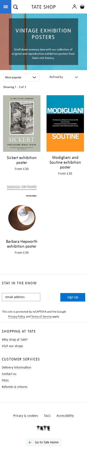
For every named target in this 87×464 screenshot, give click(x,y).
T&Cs (47, 416)
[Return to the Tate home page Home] (43, 7)
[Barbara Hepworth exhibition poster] (21, 209)
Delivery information (16, 368)
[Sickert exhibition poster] (21, 124)
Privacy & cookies (25, 416)
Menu (6, 6)
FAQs (5, 380)
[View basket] (82, 7)
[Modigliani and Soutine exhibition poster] (65, 124)
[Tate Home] (43, 428)
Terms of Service (41, 316)
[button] (15, 7)
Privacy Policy (16, 316)
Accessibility (65, 416)
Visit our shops (12, 346)
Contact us (9, 374)
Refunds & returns (15, 387)
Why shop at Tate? (15, 340)
